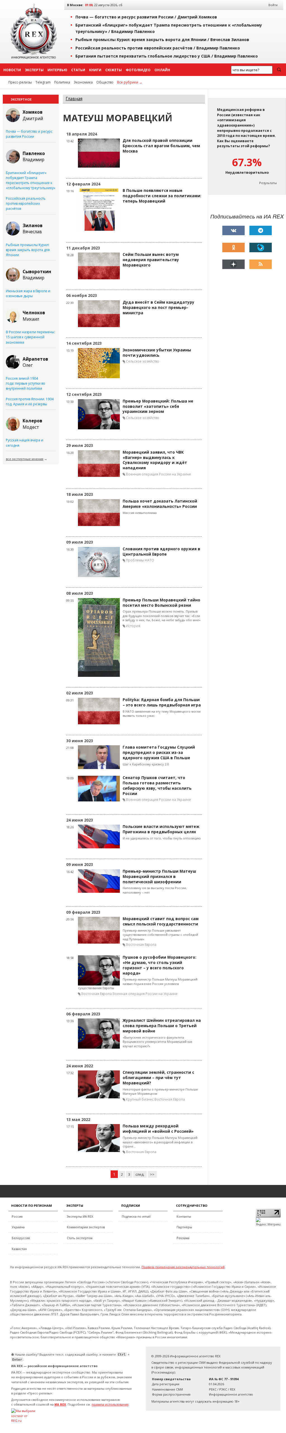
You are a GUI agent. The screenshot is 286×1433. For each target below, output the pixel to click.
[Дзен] (233, 264)
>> (152, 1174)
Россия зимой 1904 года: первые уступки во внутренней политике (25, 383)
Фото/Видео (138, 70)
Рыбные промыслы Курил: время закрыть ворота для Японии (28, 249)
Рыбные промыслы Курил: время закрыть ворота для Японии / (162, 39)
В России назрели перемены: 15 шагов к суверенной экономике (30, 337)
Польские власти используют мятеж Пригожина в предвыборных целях (161, 829)
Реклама (183, 1238)
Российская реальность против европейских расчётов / (157, 48)
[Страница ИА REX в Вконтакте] (233, 230)
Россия (17, 1216)
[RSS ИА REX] (260, 264)
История (133, 625)
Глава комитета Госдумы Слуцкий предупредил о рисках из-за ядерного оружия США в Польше (159, 752)
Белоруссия (21, 1238)
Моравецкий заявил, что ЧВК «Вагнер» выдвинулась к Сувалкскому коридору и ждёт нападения (155, 460)
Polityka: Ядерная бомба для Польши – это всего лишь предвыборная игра (162, 702)
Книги (95, 70)
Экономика (83, 82)
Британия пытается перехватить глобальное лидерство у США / (166, 56)
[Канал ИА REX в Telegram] (260, 230)
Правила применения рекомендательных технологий (183, 1267)
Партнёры (184, 1227)
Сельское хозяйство (142, 361)
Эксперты (34, 70)
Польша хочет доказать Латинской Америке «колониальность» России (160, 504)
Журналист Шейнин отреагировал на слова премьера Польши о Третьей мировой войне (162, 1026)
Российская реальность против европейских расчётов (26, 203)
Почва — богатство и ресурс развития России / (146, 17)
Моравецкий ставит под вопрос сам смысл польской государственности (161, 921)
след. (139, 1174)
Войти (273, 5)
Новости (12, 70)
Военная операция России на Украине (158, 474)
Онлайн (162, 70)
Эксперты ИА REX (80, 1216)
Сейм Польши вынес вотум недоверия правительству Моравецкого (151, 260)
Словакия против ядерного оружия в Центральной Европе (161, 551)
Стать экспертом (79, 1238)
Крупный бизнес (140, 1099)
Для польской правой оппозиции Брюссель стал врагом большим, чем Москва (161, 146)
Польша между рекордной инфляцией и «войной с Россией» (158, 1128)
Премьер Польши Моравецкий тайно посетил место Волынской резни (161, 603)
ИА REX (60, 1404)
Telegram (43, 82)
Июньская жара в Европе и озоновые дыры (28, 293)
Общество (104, 82)
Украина (18, 1227)
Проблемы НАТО (140, 560)
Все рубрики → (129, 82)
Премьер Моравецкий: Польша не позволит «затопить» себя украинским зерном (158, 406)
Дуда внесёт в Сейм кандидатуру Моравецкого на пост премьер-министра (158, 307)
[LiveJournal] (260, 247)
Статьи (78, 70)
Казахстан (19, 1249)
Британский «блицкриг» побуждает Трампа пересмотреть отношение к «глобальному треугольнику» (30, 180)
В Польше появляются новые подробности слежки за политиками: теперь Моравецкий (162, 196)
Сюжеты (113, 70)
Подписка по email (136, 1216)
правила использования (110, 1404)
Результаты (268, 183)
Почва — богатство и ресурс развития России (29, 134)
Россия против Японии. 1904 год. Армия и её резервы (30, 401)
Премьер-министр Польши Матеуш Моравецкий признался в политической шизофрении (159, 876)
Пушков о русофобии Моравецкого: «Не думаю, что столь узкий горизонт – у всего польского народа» (159, 965)
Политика (62, 82)
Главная (74, 99)
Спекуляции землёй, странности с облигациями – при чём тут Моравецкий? (158, 1078)
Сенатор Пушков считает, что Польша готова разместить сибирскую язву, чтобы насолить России (157, 785)
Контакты (184, 1216)
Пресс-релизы (20, 82)
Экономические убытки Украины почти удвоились (157, 352)
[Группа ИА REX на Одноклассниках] (233, 247)
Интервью (57, 70)
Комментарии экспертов (86, 1227)
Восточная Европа (141, 944)
